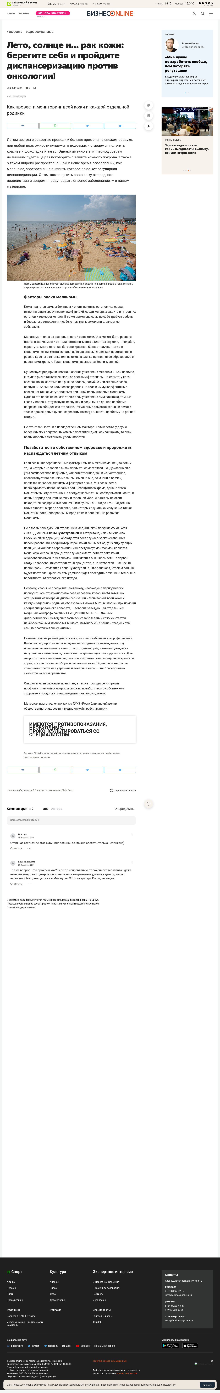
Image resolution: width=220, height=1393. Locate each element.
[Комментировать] (148, 105)
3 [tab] (188, 92)
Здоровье (15, 31)
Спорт (16, 1272)
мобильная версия (105, 1345)
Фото (53, 1294)
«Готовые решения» (193, 47)
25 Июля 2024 (14, 87)
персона (169, 34)
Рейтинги (98, 1294)
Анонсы (54, 1282)
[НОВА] (53, 14)
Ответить (16, 848)
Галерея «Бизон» (102, 1316)
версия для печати (125, 790)
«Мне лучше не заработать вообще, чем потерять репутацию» (186, 64)
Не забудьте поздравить (106, 1288)
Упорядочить (124, 808)
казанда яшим (26, 861)
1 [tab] (185, 92)
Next (209, 93)
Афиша (11, 1282)
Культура (58, 1272)
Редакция (13, 1310)
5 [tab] (190, 170)
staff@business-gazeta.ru (179, 1320)
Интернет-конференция (106, 1282)
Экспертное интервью (113, 1272)
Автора (56, 808)
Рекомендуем (173, 139)
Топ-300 (97, 1322)
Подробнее (169, 1384)
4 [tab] (188, 170)
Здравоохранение (40, 31)
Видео (53, 1288)
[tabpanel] (187, 61)
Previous (166, 93)
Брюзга (22, 834)
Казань (11, 13)
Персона (11, 1288)
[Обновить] (148, 803)
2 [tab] (186, 92)
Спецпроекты (102, 1310)
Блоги (10, 1294)
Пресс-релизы (15, 1300)
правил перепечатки (127, 1373)
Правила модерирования (21, 907)
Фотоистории (57, 1300)
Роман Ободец (190, 43)
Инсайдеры (99, 1300)
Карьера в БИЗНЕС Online (21, 1316)
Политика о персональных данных (109, 1361)
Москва (179, 3)
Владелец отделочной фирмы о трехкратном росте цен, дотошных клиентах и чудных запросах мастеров (186, 80)
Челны (159, 3)
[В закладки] (148, 115)
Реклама (55, 1310)
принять (207, 1385)
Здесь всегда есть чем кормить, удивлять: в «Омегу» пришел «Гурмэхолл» (187, 149)
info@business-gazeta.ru (178, 1295)
